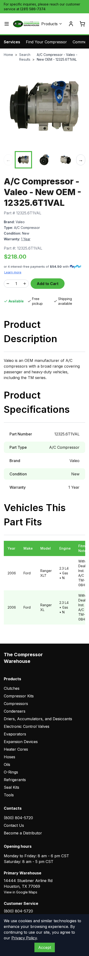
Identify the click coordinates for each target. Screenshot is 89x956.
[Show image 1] (23, 159)
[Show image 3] (65, 159)
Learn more (12, 272)
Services (12, 41)
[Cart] (82, 24)
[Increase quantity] (24, 283)
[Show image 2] (44, 159)
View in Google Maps (20, 892)
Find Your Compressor (46, 41)
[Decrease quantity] (8, 283)
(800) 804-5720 (18, 817)
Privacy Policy (24, 938)
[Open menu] (6, 24)
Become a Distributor (23, 833)
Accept (44, 947)
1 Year (25, 239)
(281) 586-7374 (33, 9)
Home (8, 55)
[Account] (71, 24)
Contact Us (14, 825)
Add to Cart (47, 283)
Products (49, 23)
